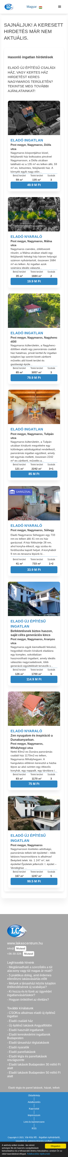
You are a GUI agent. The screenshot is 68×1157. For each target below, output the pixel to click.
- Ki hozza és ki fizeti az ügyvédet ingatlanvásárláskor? (29, 993)
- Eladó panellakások (21, 1051)
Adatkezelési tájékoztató (38, 1153)
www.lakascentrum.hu (25, 943)
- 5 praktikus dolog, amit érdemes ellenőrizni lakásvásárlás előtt (29, 977)
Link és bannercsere (34, 1122)
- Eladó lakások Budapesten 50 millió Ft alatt (33, 1074)
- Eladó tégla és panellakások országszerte (27, 1058)
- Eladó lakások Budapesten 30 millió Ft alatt (33, 1066)
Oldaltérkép (34, 1095)
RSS (34, 1128)
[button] (34, 7)
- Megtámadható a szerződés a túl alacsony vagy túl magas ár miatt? (30, 969)
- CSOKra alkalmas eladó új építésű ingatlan (31, 1014)
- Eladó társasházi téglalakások (28, 1042)
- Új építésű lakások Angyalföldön (29, 1025)
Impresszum (34, 1115)
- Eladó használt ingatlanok (25, 1030)
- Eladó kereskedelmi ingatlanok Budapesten (28, 1036)
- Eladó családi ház (20, 1021)
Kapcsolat (34, 1108)
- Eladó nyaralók (18, 1047)
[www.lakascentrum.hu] (9, 7)
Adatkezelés (34, 1102)
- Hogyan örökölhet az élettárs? (28, 999)
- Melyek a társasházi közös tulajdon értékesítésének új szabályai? (31, 985)
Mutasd (20, 948)
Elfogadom (55, 1146)
